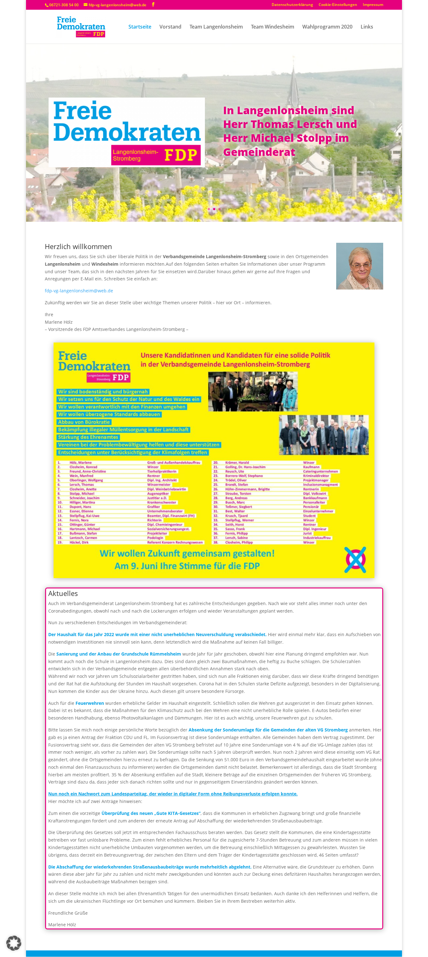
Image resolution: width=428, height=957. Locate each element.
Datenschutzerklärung (292, 5)
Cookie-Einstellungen (338, 5)
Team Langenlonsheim (216, 27)
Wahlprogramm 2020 (327, 27)
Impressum (373, 5)
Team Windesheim (272, 27)
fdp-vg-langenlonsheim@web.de (79, 291)
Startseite (139, 27)
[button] (14, 943)
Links (367, 27)
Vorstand (170, 27)
